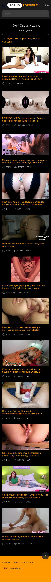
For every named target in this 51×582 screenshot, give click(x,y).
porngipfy (24, 5)
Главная (6, 562)
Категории (27, 562)
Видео (16, 562)
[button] (3, 5)
